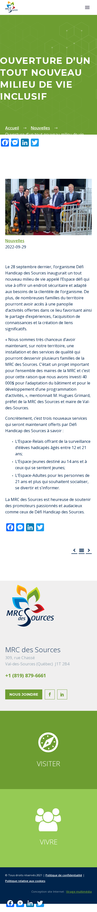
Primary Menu (87, 7)
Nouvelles (14, 240)
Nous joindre (23, 694)
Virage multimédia (79, 891)
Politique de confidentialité (64, 875)
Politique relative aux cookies (25, 881)
